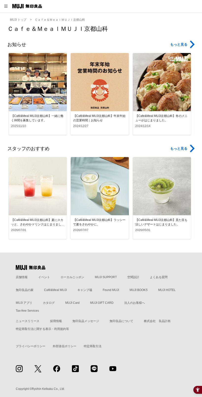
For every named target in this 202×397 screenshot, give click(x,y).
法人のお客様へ (134, 303)
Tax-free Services (27, 310)
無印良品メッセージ (85, 321)
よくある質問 (159, 277)
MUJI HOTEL (167, 290)
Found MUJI (111, 290)
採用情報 (56, 321)
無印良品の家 (25, 290)
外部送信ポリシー (64, 346)
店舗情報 (22, 277)
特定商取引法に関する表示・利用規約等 (42, 329)
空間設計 (133, 277)
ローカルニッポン (72, 277)
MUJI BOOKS (139, 290)
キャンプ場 (84, 290)
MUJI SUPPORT (106, 277)
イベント (44, 277)
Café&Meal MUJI (55, 290)
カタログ (49, 303)
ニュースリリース (27, 321)
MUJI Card (72, 303)
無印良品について (121, 321)
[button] (6, 6)
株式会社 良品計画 (157, 321)
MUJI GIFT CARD (102, 303)
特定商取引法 (92, 346)
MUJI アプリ (24, 303)
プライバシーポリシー (30, 346)
